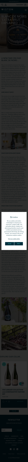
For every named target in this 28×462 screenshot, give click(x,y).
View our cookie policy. (14, 239)
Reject (18, 243)
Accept (9, 243)
